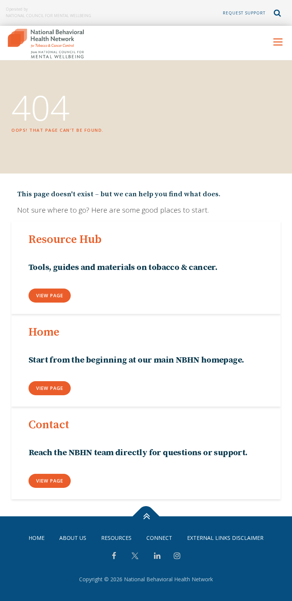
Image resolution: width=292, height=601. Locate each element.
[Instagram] (177, 556)
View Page (49, 295)
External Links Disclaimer (225, 537)
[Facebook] (114, 556)
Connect (159, 537)
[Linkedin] (157, 556)
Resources (116, 537)
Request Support (244, 13)
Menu (277, 42)
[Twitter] (135, 558)
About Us (72, 537)
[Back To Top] (146, 516)
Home (36, 537)
